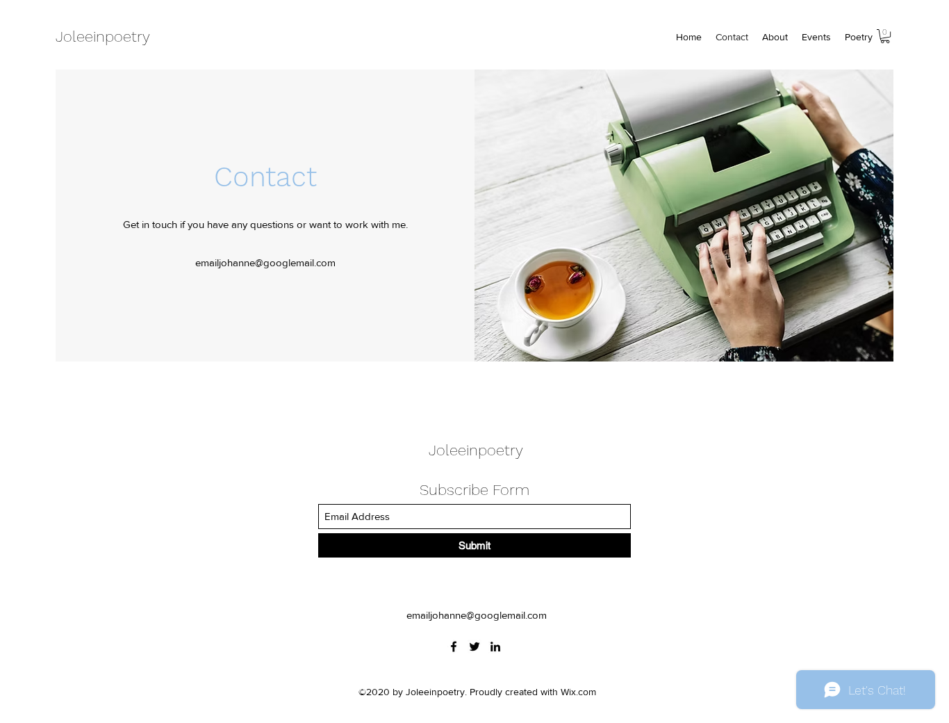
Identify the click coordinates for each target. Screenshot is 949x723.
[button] (885, 36)
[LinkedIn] (495, 646)
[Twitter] (474, 646)
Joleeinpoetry (103, 36)
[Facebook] (454, 646)
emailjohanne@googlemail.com (265, 262)
